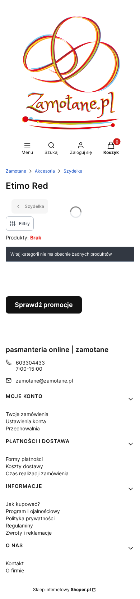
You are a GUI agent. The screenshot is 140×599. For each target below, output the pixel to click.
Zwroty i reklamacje (29, 533)
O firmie (15, 570)
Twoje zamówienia (27, 414)
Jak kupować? (23, 504)
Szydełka (73, 171)
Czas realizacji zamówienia (37, 473)
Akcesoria (45, 171)
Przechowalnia (23, 428)
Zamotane (16, 171)
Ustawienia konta (26, 421)
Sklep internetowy (62, 589)
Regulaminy (19, 525)
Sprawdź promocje (44, 304)
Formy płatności (24, 459)
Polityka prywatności (30, 518)
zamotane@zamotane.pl (44, 381)
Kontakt (15, 563)
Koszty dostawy (24, 466)
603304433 (30, 363)
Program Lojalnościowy (33, 511)
